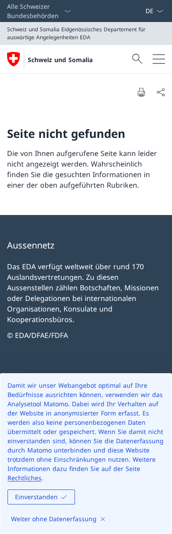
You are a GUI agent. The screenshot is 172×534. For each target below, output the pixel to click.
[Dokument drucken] (141, 92)
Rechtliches (24, 478)
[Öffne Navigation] (159, 59)
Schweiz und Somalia (60, 60)
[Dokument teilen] (160, 92)
